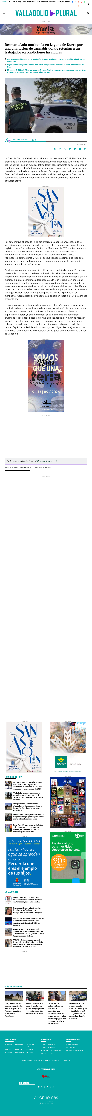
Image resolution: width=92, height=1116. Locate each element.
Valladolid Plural (20, 140)
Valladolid (12, 2)
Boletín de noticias (42, 1061)
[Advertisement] (46, 433)
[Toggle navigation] (4, 13)
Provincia (22, 2)
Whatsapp (40, 461)
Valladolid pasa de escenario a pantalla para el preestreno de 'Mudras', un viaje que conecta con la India (28, 796)
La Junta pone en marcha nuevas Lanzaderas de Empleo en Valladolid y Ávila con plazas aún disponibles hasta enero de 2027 (27, 785)
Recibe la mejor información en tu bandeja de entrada (28, 467)
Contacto (66, 1061)
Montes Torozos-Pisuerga (51, 1051)
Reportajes (19, 1053)
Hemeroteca (27, 1061)
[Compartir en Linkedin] (79, 148)
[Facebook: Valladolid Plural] (33, 140)
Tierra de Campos (48, 1048)
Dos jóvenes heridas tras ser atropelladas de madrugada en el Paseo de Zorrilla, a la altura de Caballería (46, 60)
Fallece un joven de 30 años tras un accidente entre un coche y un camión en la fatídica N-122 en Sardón (28, 921)
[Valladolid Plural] (45, 13)
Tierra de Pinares (48, 1045)
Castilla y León (33, 2)
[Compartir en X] (64, 148)
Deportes (53, 2)
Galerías (29, 1053)
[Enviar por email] (54, 148)
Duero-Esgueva (47, 1054)
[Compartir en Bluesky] (69, 148)
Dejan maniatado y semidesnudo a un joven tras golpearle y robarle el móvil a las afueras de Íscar (45, 65)
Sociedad (69, 2)
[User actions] (89, 4)
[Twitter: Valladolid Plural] (30, 140)
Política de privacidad (74, 1051)
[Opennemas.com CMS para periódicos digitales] (46, 1100)
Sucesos (44, 2)
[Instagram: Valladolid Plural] (35, 140)
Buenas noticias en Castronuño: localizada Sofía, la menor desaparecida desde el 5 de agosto (28, 910)
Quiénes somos (72, 1045)
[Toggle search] (88, 13)
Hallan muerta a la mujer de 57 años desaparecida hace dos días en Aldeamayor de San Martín (27, 899)
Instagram (50, 461)
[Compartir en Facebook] (59, 148)
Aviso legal (70, 1048)
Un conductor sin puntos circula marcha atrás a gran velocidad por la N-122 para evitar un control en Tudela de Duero (78, 1011)
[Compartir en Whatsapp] (84, 148)
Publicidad (56, 1061)
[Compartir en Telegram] (74, 148)
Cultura (60, 2)
